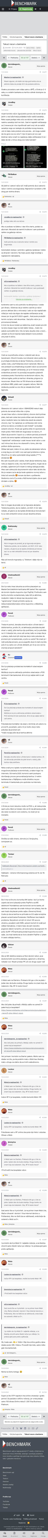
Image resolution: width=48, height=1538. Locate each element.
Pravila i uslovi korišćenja (12, 1519)
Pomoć (41, 1519)
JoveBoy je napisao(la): (13, 217)
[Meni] (2, 9)
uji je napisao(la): (10, 281)
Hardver (6, 1481)
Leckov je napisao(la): (12, 1123)
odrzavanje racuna (9, 50)
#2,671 (44, 72)
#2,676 (44, 351)
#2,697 (44, 1239)
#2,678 (44, 501)
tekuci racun (37, 50)
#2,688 (44, 896)
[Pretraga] (45, 9)
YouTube (6, 1501)
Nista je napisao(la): (11, 1082)
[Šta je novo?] (40, 9)
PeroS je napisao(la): (12, 753)
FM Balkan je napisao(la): (13, 238)
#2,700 (44, 1392)
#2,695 (44, 1150)
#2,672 (44, 110)
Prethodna (14, 58)
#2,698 (44, 1269)
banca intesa (30, 48)
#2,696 (44, 1190)
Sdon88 (8, 48)
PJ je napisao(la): (10, 704)
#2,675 (44, 276)
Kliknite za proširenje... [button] (24, 299)
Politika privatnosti (30, 1519)
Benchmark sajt (8, 1472)
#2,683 (44, 698)
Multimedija (7, 1487)
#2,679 (44, 534)
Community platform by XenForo (22, 1526)
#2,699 (44, 1368)
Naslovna (22, 1523)
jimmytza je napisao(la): (13, 1289)
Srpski (31, 1515)
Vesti (4, 1475)
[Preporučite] (40, 72)
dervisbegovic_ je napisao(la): (15, 1039)
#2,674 (44, 212)
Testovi (5, 1478)
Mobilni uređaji (8, 1484)
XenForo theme (30, 1528)
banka (38, 48)
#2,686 (44, 835)
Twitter (5, 1507)
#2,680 (44, 583)
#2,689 (44, 952)
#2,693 (44, 1077)
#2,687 (44, 862)
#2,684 (44, 747)
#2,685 (44, 802)
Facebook (6, 1504)
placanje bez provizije (24, 50)
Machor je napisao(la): (12, 77)
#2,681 (44, 621)
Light (18, 1515)
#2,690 (44, 976)
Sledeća (34, 58)
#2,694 (44, 1117)
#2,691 (44, 1001)
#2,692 (44, 1033)
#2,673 (44, 182)
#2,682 (44, 663)
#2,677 (44, 405)
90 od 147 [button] (25, 58)
